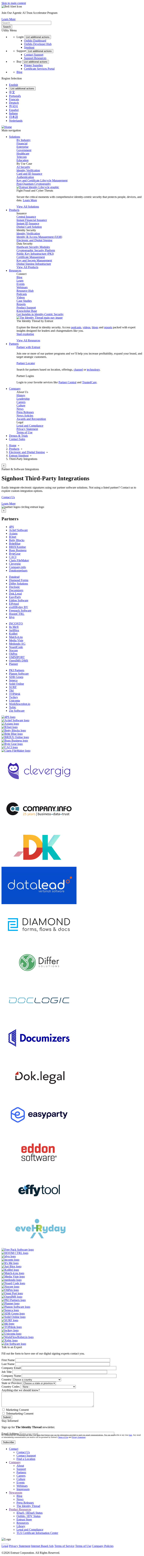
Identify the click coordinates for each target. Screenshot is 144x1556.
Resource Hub (25, 290)
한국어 (13, 106)
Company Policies (102, 1546)
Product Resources (20, 1509)
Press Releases (25, 412)
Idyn (11, 617)
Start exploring (25, 334)
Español (14, 110)
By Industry (23, 140)
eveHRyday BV (18, 607)
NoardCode (16, 647)
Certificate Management (30, 257)
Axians (13, 533)
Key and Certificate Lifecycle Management (42, 180)
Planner (13, 663)
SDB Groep (16, 677)
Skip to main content (14, 3)
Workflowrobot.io (19, 703)
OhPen (13, 653)
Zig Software (17, 710)
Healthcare (22, 153)
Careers (21, 402)
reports (108, 327)
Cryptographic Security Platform (35, 250)
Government (23, 150)
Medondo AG (17, 643)
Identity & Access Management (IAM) (39, 236)
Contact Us (8, 497)
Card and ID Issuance (29, 173)
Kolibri (13, 633)
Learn (19, 280)
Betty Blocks (16, 540)
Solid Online (16, 683)
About (20, 1465)
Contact (13, 1448)
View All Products (27, 267)
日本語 (13, 116)
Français (14, 99)
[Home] (7, 127)
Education (22, 160)
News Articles (24, 415)
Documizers (16, 590)
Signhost (29, 47)
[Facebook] (3, 1542)
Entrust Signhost (18, 455)
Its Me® (14, 626)
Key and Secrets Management (34, 260)
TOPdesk (14, 693)
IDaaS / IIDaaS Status (29, 1512)
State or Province (12, 1383)
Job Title (7, 1371)
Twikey (13, 697)
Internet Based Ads (42, 1546)
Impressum (22, 1489)
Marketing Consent (17, 1409)
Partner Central (67, 382)
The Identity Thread (28, 1506)
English (13, 84)
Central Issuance (26, 216)
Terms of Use (24, 432)
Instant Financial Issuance (31, 220)
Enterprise (22, 146)
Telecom (21, 156)
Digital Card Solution (29, 226)
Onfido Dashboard (35, 40)
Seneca (13, 680)
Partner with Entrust (28, 347)
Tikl (11, 690)
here (130, 1435)
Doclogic (14, 586)
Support (21, 1469)
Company (15, 1462)
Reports (21, 304)
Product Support (26, 307)
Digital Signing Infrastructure (33, 263)
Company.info (17, 567)
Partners (21, 1472)
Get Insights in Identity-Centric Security (40, 314)
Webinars (22, 287)
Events (20, 284)
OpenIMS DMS (18, 660)
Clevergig (15, 563)
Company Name (11, 1375)
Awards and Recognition (31, 418)
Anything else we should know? (21, 1390)
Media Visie (16, 640)
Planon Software (19, 673)
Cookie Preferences (125, 1546)
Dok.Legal (15, 593)
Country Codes (11, 1386)
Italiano (13, 113)
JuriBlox (14, 630)
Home (12, 445)
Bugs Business (17, 550)
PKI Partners (16, 670)
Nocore (13, 650)
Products (14, 448)
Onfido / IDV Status (28, 1516)
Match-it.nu (16, 637)
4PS (11, 526)
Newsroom (15, 1492)
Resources (22, 1522)
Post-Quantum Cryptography (33, 183)
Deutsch (14, 102)
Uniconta (14, 700)
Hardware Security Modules (33, 247)
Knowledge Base (26, 310)
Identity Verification (28, 170)
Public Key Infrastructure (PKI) (35, 253)
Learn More (9, 19)
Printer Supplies (33, 65)
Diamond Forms (18, 580)
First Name (8, 1360)
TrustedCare (89, 382)
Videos (20, 297)
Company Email (11, 1367)
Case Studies (24, 300)
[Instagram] (4, 1542)
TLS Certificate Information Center (37, 1533)
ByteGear (14, 553)
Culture (20, 405)
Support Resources (35, 58)
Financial (21, 143)
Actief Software (18, 530)
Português (15, 96)
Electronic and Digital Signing (34, 240)
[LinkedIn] (6, 1542)
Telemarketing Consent (19, 1413)
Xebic (12, 707)
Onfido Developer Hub (38, 44)
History (20, 395)
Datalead (14, 576)
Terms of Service (64, 1546)
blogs (95, 327)
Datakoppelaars (18, 570)
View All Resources (28, 340)
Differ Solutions (18, 583)
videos (86, 327)
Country (6, 1379)
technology (93, 369)
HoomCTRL (16, 613)
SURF (13, 687)
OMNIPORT (17, 657)
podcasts (76, 327)
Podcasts (21, 294)
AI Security (23, 167)
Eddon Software (18, 600)
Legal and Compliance (29, 425)
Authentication (25, 177)
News (19, 408)
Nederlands (15, 120)
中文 (12, 92)
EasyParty (15, 597)
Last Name (8, 1364)
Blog (19, 72)
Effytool (14, 603)
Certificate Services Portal (39, 68)
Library (20, 1526)
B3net (12, 536)
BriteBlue (14, 543)
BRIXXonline (17, 547)
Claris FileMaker (19, 560)
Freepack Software (20, 610)
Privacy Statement (27, 429)
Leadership (23, 398)
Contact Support (33, 54)
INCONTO (16, 623)
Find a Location (25, 1459)
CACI (12, 557)
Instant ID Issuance (27, 223)
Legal (5, 1546)
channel (78, 369)
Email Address (10, 1433)
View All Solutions (27, 206)
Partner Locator (25, 363)
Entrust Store (24, 1519)
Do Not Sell (9, 1549)
